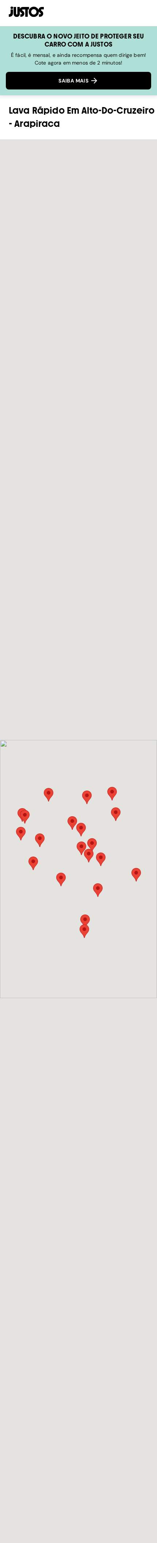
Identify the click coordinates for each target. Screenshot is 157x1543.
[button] (100, 859)
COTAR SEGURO (109, 13)
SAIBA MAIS (73, 80)
